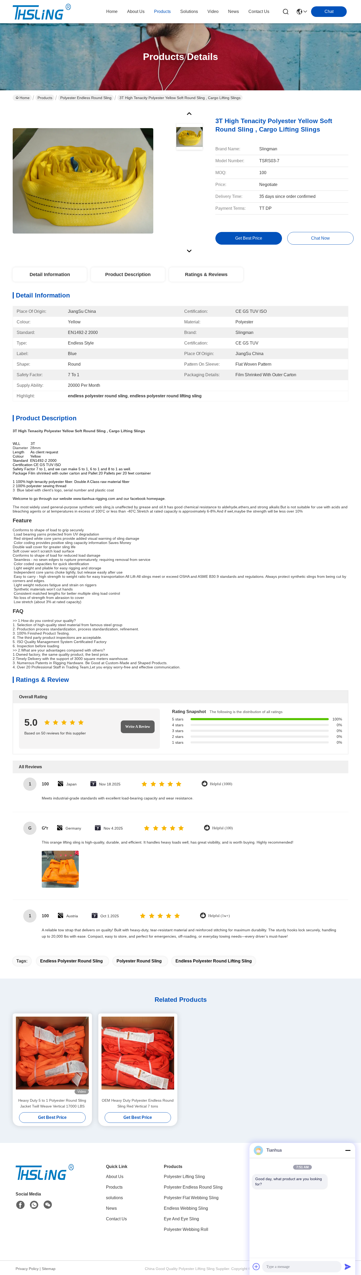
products (162, 11)
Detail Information (50, 274)
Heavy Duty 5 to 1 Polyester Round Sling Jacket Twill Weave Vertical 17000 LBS (52, 1103)
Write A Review (137, 727)
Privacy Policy (27, 1269)
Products (45, 98)
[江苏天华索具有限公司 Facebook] (20, 1205)
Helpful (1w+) (219, 916)
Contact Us (116, 1219)
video (213, 11)
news (233, 11)
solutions (189, 11)
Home (112, 11)
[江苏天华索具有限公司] (42, 12)
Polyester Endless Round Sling (86, 98)
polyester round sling (139, 961)
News (111, 1208)
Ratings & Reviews (206, 274)
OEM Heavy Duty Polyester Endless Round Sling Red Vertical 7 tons (138, 1103)
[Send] (348, 1266)
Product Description (128, 274)
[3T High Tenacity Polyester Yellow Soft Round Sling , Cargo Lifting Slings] (83, 180)
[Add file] (256, 1266)
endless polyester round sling (71, 961)
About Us (114, 1176)
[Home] (45, 1178)
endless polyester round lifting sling (213, 961)
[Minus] (348, 1150)
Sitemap (48, 1269)
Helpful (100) (222, 828)
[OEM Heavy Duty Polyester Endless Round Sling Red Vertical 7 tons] (137, 1055)
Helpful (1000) (221, 784)
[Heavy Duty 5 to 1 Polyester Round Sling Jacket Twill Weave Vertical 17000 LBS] (52, 1055)
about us (136, 11)
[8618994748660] (34, 1205)
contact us (258, 11)
